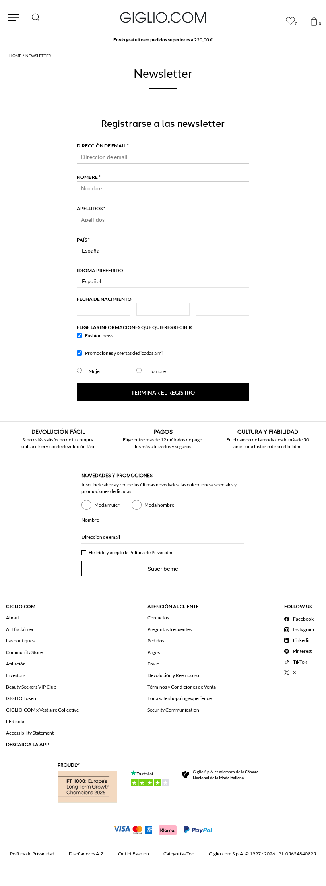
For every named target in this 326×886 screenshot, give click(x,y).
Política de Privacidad (151, 552)
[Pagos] (163, 829)
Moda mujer (107, 505)
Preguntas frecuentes (169, 629)
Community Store (24, 652)
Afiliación (16, 664)
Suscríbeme (163, 569)
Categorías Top (178, 854)
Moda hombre (159, 505)
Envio (153, 664)
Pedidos (155, 641)
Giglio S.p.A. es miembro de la (225, 774)
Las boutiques (20, 641)
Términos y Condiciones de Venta (181, 687)
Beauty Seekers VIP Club (31, 687)
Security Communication (173, 710)
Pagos (153, 652)
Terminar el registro (163, 392)
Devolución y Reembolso (173, 675)
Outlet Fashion (133, 854)
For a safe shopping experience (179, 698)
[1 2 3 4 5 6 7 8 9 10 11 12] (163, 309)
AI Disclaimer (20, 629)
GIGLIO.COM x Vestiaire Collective (42, 710)
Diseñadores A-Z (86, 854)
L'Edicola (15, 721)
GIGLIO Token (21, 698)
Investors (15, 675)
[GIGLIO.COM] (163, 17)
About (12, 618)
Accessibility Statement (30, 733)
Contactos (158, 618)
